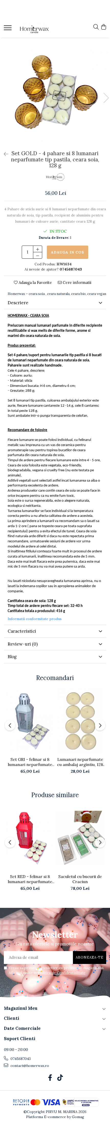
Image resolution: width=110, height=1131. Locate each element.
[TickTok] (60, 1078)
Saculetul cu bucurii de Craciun (80, 879)
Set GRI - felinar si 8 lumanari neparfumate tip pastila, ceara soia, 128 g (30, 762)
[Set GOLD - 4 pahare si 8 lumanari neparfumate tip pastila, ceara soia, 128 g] (55, 92)
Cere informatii (76, 282)
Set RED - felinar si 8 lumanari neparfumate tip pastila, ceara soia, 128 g (30, 879)
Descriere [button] (18, 303)
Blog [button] (12, 656)
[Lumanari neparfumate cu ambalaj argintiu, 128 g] (80, 721)
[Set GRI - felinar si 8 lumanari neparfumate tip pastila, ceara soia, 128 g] (29, 721)
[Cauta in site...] (96, 27)
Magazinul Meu (20, 1008)
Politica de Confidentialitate (61, 972)
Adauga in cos (67, 252)
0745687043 (20, 1058)
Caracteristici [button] (22, 631)
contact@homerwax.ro (29, 1065)
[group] (55, 92)
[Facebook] (50, 1078)
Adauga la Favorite (35, 282)
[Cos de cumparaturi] (103, 27)
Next (106, 98)
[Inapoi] (4, 154)
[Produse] (8, 29)
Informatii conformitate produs (35, 618)
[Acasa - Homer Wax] (34, 28)
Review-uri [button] (23, 644)
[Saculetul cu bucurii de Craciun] (80, 838)
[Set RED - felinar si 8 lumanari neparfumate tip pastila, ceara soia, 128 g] (29, 838)
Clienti (11, 1018)
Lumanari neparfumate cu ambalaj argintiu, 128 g (80, 762)
